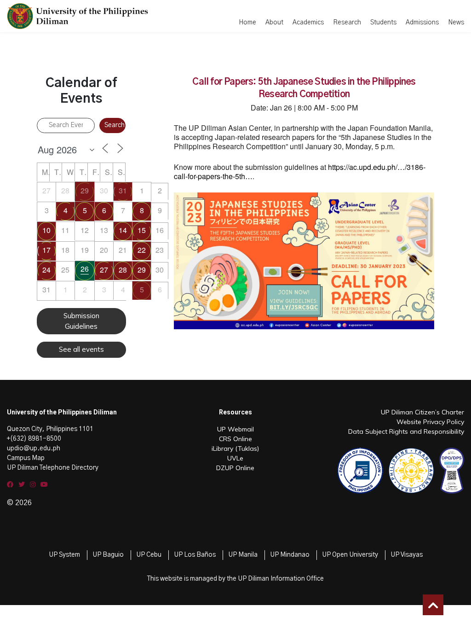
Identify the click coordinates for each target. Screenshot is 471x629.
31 (123, 190)
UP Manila (243, 555)
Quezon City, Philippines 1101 (50, 429)
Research (347, 22)
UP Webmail (235, 429)
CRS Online (235, 439)
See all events (81, 349)
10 (46, 230)
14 (123, 230)
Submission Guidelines (81, 321)
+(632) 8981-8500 (34, 439)
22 (142, 250)
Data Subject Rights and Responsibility (406, 431)
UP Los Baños (195, 555)
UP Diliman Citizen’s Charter (422, 412)
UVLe (235, 458)
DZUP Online (235, 468)
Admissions (422, 22)
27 (104, 269)
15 (142, 230)
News (456, 22)
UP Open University (350, 555)
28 (123, 269)
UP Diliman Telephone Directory (52, 468)
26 (84, 268)
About (274, 22)
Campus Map (26, 458)
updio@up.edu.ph (33, 448)
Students (383, 22)
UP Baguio (108, 555)
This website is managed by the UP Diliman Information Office (235, 579)
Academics (308, 22)
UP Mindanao (290, 555)
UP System (64, 555)
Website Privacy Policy (430, 422)
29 (84, 190)
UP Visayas (407, 555)
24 (46, 269)
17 (46, 250)
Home (247, 22)
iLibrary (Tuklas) (235, 448)
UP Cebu (148, 555)
